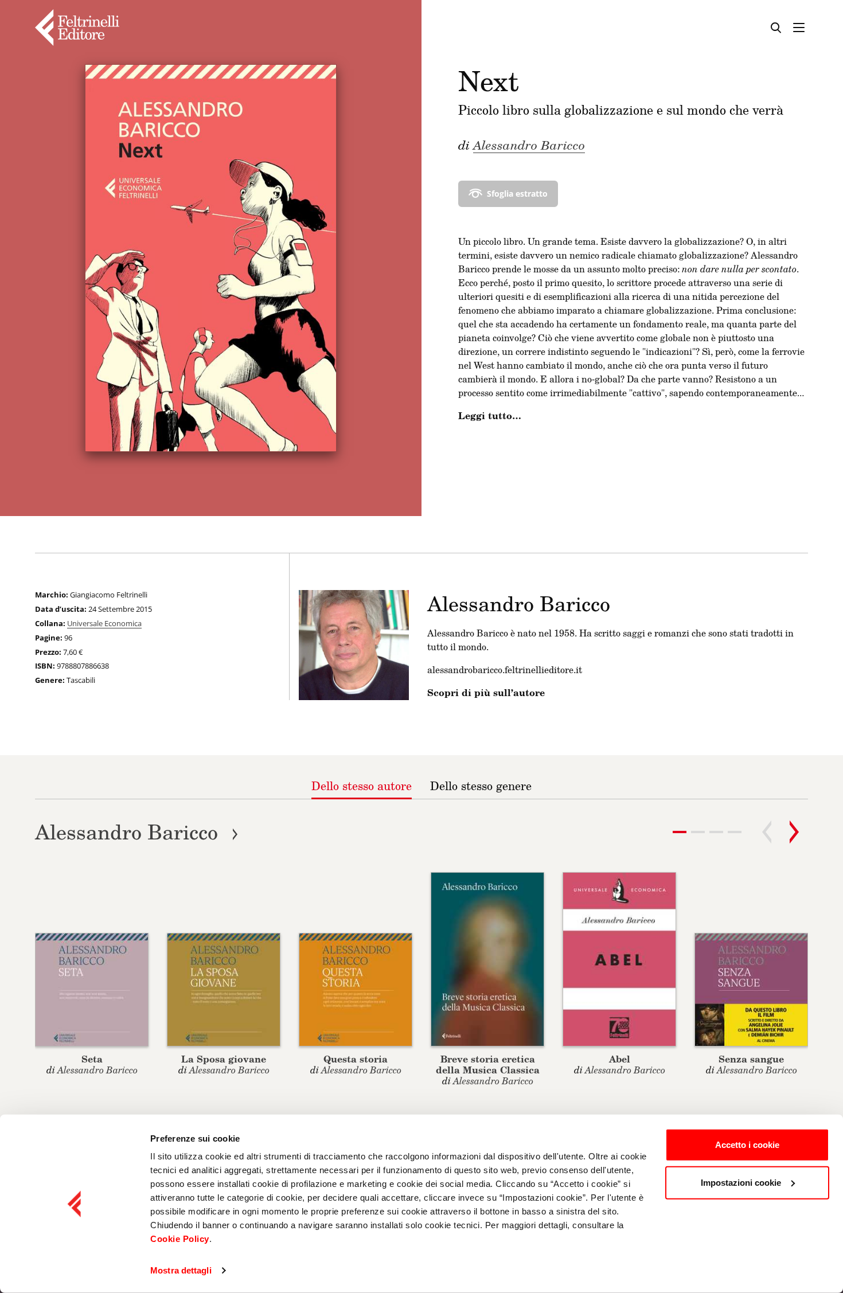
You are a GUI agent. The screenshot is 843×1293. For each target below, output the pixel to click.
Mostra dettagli (181, 1270)
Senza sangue (751, 1059)
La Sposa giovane (223, 1059)
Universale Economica (104, 623)
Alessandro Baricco (529, 144)
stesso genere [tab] (481, 785)
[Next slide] (794, 832)
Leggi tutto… (489, 416)
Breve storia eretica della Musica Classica (488, 1064)
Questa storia (355, 1059)
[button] (698, 832)
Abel (619, 1059)
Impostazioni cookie (741, 1182)
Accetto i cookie (747, 1145)
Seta (92, 1059)
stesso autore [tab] (361, 785)
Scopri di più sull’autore (486, 693)
